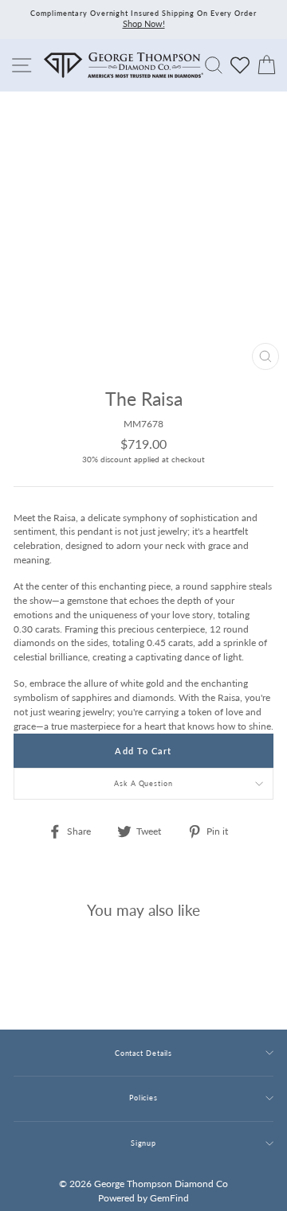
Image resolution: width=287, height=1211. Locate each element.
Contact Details (143, 1053)
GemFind (169, 1198)
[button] (257, 433)
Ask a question (143, 783)
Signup (143, 1143)
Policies (143, 1097)
